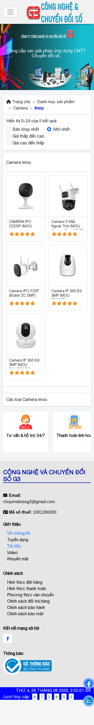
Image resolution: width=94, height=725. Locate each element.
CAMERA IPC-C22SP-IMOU (20, 224)
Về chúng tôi (18, 533)
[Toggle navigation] (10, 12)
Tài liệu (14, 546)
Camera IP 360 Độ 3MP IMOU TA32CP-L (66, 294)
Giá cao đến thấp (28, 142)
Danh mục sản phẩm (55, 101)
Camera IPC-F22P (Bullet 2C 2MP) (24, 293)
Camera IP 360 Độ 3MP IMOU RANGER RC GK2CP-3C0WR (24, 363)
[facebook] (8, 639)
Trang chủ (20, 101)
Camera (20, 108)
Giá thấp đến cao (28, 136)
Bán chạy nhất (26, 129)
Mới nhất (61, 129)
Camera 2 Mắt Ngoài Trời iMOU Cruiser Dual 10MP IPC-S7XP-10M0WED (67, 225)
